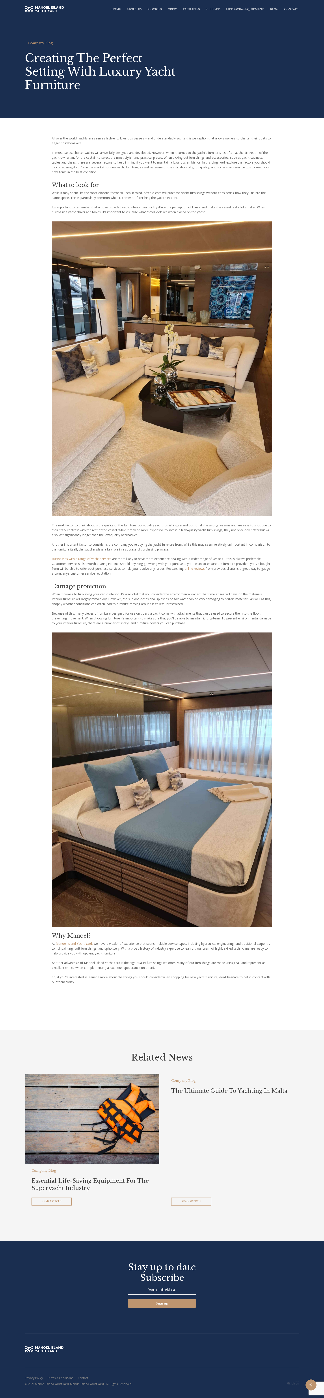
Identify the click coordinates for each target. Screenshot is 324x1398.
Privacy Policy (34, 1378)
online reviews (194, 568)
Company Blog (40, 43)
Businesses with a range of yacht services (81, 559)
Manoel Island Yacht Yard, (74, 943)
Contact (83, 1378)
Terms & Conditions (60, 1378)
